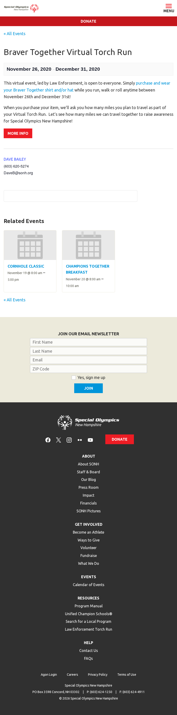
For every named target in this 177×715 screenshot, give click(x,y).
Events (88, 577)
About (88, 456)
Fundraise (88, 555)
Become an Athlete (88, 532)
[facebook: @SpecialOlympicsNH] (47, 439)
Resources (88, 598)
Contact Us (88, 650)
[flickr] (79, 439)
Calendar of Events (88, 585)
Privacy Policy (97, 674)
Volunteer (88, 548)
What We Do (88, 563)
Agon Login (49, 674)
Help (88, 643)
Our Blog (88, 479)
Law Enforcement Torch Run (88, 629)
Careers (72, 674)
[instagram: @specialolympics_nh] (69, 439)
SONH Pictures (89, 511)
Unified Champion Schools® (88, 614)
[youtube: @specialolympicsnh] (90, 439)
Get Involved (88, 524)
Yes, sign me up (91, 377)
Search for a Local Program (88, 621)
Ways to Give (89, 540)
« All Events (14, 33)
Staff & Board (88, 472)
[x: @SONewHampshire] (58, 439)
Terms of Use (126, 674)
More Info (18, 133)
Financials (88, 503)
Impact (88, 495)
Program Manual (89, 606)
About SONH (88, 464)
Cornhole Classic (26, 266)
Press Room (89, 487)
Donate (88, 21)
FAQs (88, 658)
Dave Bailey (15, 159)
